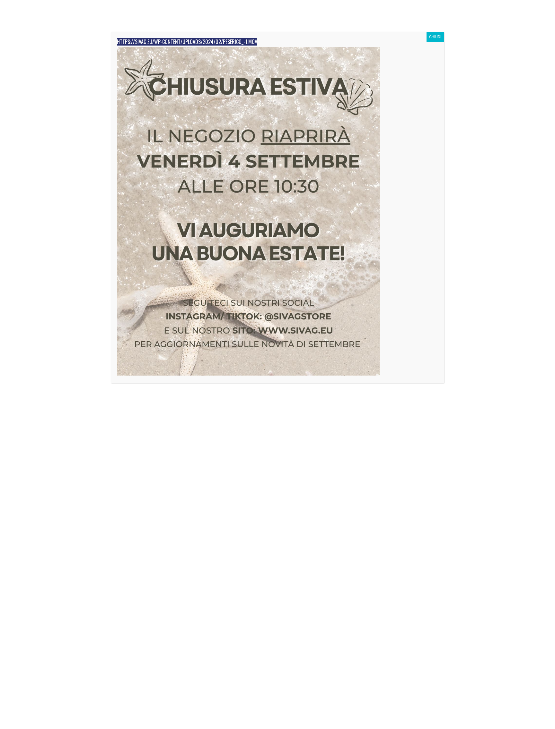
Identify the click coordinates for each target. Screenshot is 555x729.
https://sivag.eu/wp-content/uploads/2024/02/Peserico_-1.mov (187, 42)
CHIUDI (435, 37)
